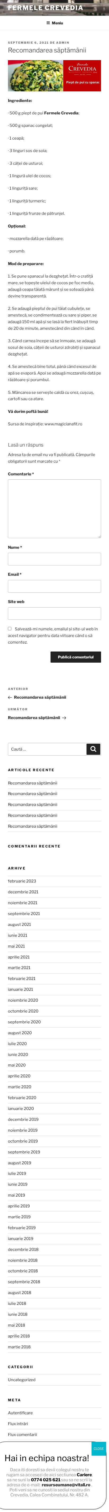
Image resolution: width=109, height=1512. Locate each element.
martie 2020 (19, 1087)
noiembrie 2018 (23, 1260)
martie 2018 (19, 1347)
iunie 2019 (18, 1184)
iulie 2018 (17, 1303)
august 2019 (19, 1163)
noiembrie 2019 (23, 1130)
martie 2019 (19, 1217)
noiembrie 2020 (23, 1000)
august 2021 (19, 924)
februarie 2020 (22, 1097)
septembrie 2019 (24, 1152)
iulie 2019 (17, 1173)
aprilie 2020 (19, 1076)
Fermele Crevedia (46, 8)
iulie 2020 (17, 1043)
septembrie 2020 (24, 1022)
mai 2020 (17, 1065)
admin (62, 42)
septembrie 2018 (24, 1281)
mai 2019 (16, 1195)
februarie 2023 (22, 881)
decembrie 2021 (23, 892)
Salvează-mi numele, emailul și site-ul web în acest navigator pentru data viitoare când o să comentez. (53, 636)
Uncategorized (21, 1379)
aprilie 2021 (19, 957)
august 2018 (19, 1292)
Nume (15, 547)
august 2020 (20, 1033)
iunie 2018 (18, 1314)
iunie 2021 (17, 935)
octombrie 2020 (23, 1011)
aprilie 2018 (19, 1336)
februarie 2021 (21, 978)
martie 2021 (19, 967)
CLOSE (99, 1449)
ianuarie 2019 (20, 1238)
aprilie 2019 (19, 1206)
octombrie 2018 (23, 1271)
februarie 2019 (22, 1227)
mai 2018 (16, 1325)
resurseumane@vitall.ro (66, 1484)
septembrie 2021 (24, 913)
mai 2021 (16, 946)
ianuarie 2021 (20, 989)
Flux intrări (18, 1423)
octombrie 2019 (23, 1141)
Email (14, 574)
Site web (16, 601)
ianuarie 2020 (21, 1108)
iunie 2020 (18, 1054)
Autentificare (20, 1413)
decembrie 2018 (23, 1249)
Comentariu (21, 474)
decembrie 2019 (23, 1119)
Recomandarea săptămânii (32, 783)
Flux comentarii (22, 1434)
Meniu (57, 23)
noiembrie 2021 (22, 902)
